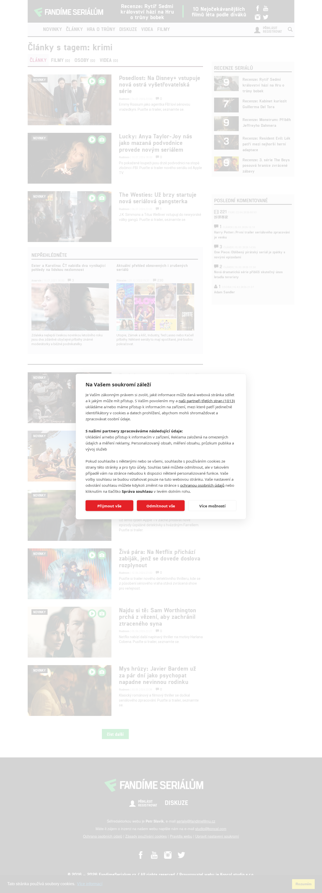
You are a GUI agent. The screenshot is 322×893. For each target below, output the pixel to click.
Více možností (212, 505)
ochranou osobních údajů (202, 485)
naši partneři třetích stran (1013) (207, 400)
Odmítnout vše (160, 505)
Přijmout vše (109, 505)
